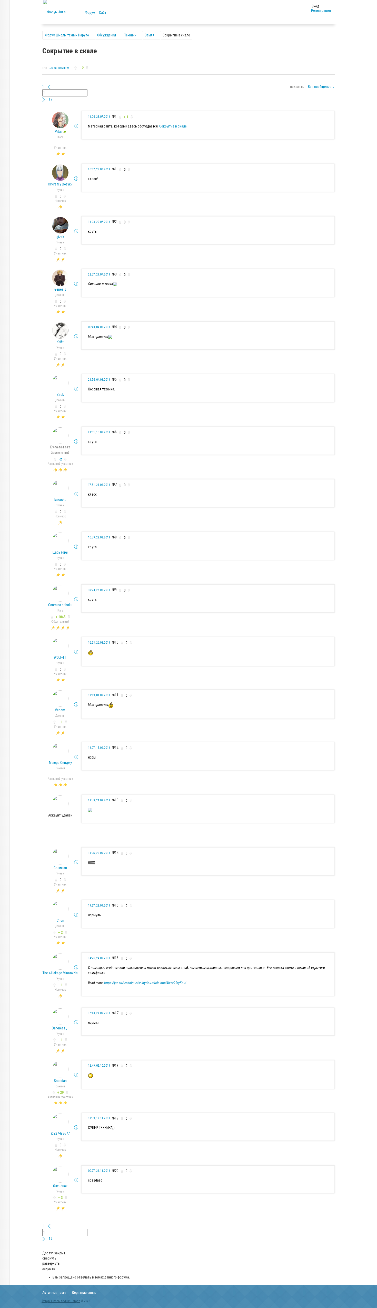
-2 (60, 459)
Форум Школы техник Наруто (61, 1301)
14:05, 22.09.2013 (99, 853)
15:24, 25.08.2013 (99, 590)
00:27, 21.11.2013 (99, 1171)
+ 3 (60, 1198)
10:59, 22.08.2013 (99, 537)
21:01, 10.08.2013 (99, 432)
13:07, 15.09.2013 (99, 748)
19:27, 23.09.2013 (99, 905)
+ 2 (60, 932)
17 (50, 99)
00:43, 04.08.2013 (99, 327)
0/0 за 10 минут (59, 68)
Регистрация (321, 10)
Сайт (102, 13)
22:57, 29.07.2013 (99, 274)
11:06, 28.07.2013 (99, 117)
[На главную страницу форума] (55, 12)
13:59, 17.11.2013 (99, 1118)
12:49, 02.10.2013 (99, 1065)
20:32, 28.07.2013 (99, 169)
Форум (90, 13)
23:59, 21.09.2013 (99, 800)
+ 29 (60, 1092)
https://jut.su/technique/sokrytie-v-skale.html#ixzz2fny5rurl (145, 983)
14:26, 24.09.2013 (99, 958)
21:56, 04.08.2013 (99, 379)
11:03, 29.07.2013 (99, 222)
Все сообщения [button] (320, 87)
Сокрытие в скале (173, 126)
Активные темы (54, 1293)
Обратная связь (84, 1293)
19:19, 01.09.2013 (99, 695)
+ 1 (60, 722)
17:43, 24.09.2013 (99, 1013)
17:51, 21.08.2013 (99, 485)
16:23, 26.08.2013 (99, 642)
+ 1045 (60, 617)
